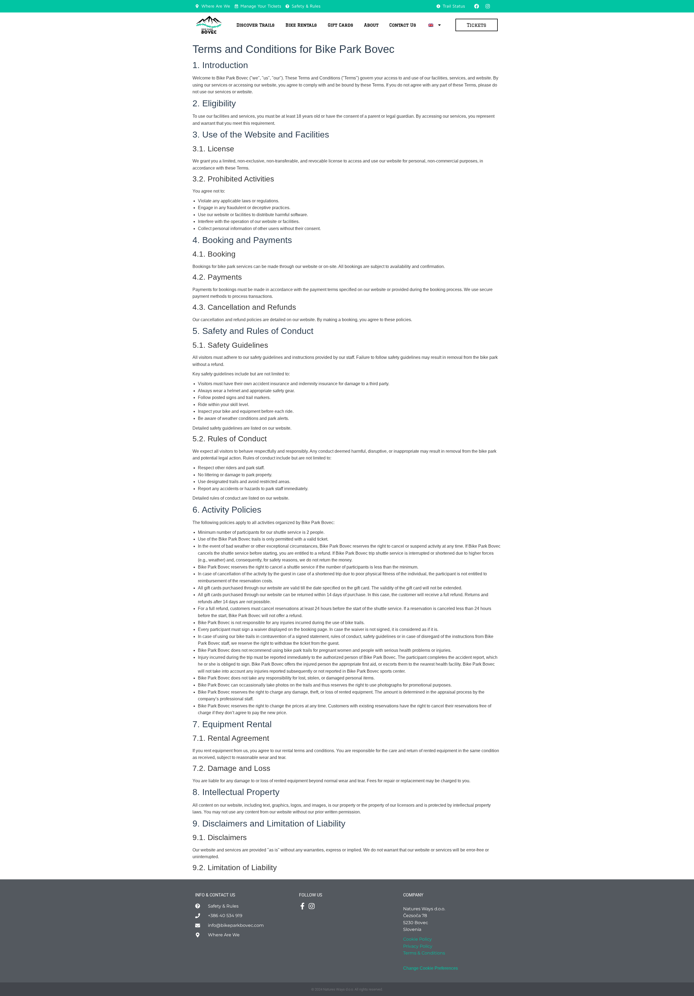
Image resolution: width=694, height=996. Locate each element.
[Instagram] (488, 6)
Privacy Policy (417, 946)
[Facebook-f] (302, 906)
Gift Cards (340, 25)
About (371, 25)
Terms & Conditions (424, 953)
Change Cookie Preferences (430, 968)
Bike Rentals (301, 25)
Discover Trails (255, 25)
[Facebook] (476, 6)
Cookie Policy (417, 939)
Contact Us (402, 25)
